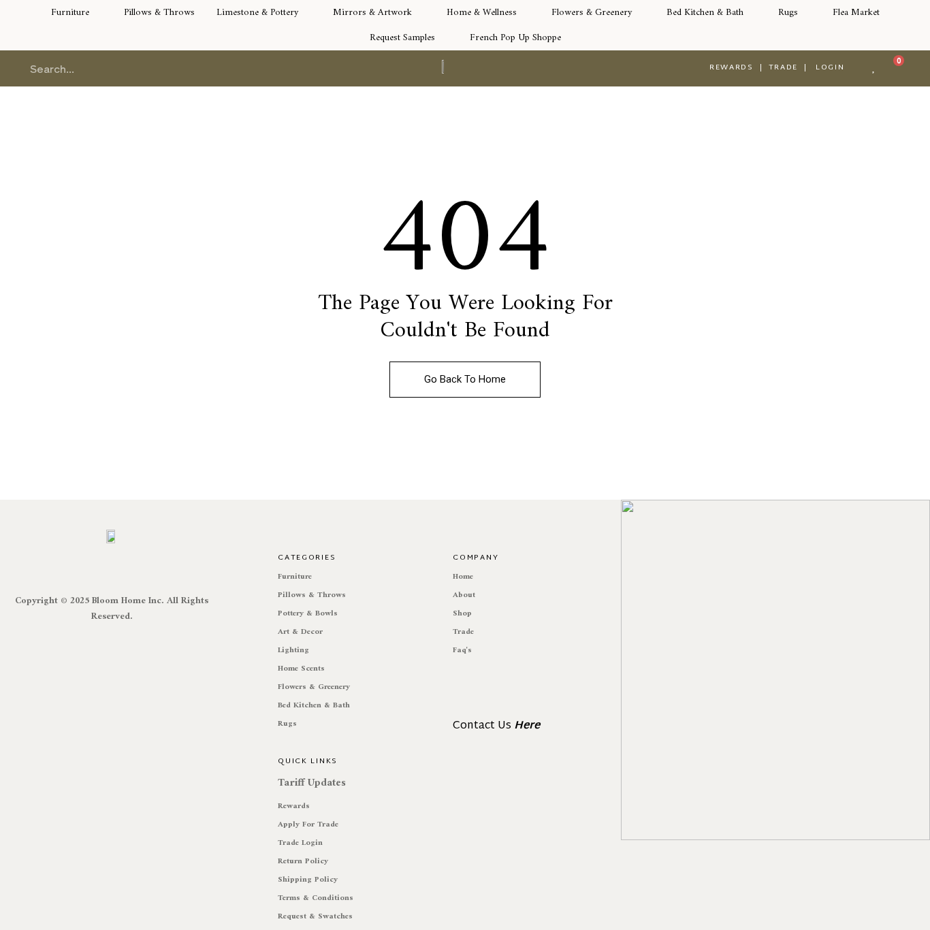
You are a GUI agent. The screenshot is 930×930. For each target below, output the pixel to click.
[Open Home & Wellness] (525, 12)
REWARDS (731, 67)
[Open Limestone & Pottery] (306, 12)
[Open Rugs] (806, 12)
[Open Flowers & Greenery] (640, 12)
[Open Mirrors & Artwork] (420, 12)
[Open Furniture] (97, 12)
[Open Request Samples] (443, 38)
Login (830, 67)
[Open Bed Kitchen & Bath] (751, 12)
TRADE (784, 67)
